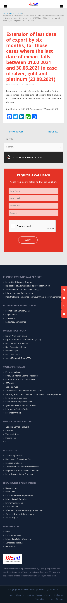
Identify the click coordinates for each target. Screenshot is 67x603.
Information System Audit (16, 409)
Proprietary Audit (13, 412)
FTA (7, 441)
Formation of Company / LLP (18, 310)
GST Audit (9, 383)
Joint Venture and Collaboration (19, 293)
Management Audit (13, 372)
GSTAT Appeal (11, 517)
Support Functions (13, 463)
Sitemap (59, 599)
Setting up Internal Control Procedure (21, 375)
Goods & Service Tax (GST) (17, 427)
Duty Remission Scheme (15, 347)
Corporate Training (13, 542)
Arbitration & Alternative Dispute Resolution (24, 510)
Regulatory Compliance (15, 322)
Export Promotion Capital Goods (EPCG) (23, 339)
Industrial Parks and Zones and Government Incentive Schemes (33, 297)
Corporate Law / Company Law (19, 495)
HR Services (10, 546)
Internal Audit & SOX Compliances (20, 379)
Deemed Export (12, 350)
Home (11, 595)
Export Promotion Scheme (17, 336)
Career (39, 595)
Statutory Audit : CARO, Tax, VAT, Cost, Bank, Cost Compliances (33, 394)
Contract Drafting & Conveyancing (20, 514)
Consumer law (11, 506)
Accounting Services (14, 455)
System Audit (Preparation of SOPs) (20, 405)
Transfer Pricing (12, 434)
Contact (47, 595)
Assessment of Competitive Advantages (23, 289)
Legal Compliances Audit (16, 398)
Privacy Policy (40, 599)
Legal (51, 599)
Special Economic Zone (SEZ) (18, 358)
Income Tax (10, 438)
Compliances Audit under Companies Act (23, 390)
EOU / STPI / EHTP (13, 354)
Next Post (54, 131)
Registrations (11, 314)
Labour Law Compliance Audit (18, 401)
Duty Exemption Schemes (16, 343)
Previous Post (15, 131)
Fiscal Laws (10, 491)
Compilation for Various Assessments (22, 466)
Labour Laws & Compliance (17, 499)
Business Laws (11, 488)
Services (30, 595)
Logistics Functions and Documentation (22, 470)
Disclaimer (58, 595)
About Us (20, 595)
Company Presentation (27, 157)
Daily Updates (12, 84)
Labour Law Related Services (18, 539)
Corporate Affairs (13, 535)
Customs (9, 430)
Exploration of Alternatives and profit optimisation (27, 285)
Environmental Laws (14, 503)
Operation (10, 318)
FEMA (7, 531)
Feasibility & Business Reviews (18, 282)
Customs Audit (11, 387)
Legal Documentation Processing (19, 474)
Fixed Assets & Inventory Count (19, 459)
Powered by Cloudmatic (48, 589)
